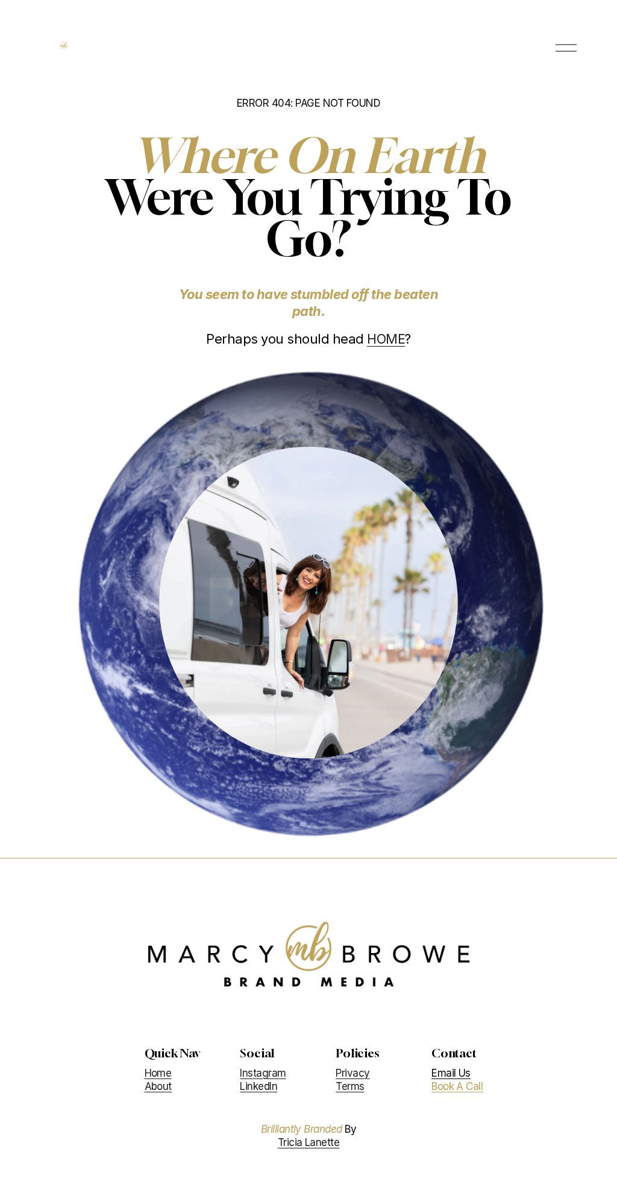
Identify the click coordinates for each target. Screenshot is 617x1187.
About (158, 1086)
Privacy (352, 1073)
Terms (350, 1086)
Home (158, 1073)
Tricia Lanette (309, 1142)
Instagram (263, 1073)
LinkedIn (258, 1086)
